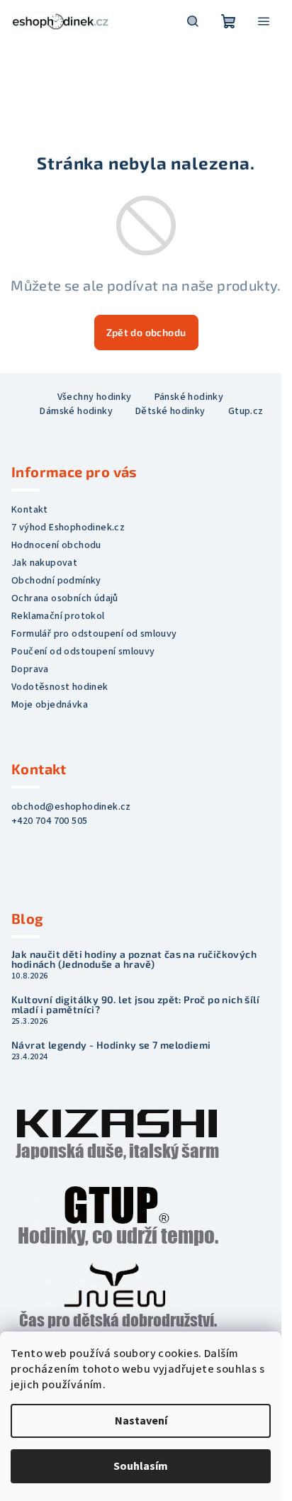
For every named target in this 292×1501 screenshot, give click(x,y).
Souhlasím (140, 1466)
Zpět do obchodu (146, 332)
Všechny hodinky (94, 397)
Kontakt (29, 510)
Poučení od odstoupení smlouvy (83, 652)
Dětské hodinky (170, 411)
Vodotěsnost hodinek (59, 687)
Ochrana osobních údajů (64, 598)
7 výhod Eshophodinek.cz (68, 527)
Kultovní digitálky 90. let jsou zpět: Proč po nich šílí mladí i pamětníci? (135, 1005)
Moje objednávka (49, 705)
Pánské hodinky (189, 397)
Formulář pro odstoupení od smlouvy (94, 634)
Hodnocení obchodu (56, 545)
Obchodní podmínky (56, 581)
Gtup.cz (246, 411)
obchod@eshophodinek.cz (71, 807)
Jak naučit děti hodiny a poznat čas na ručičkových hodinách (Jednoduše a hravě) (134, 959)
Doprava (30, 669)
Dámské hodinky (76, 411)
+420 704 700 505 (49, 821)
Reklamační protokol (58, 616)
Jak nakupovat (44, 563)
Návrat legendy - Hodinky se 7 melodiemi (111, 1045)
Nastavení (141, 1421)
